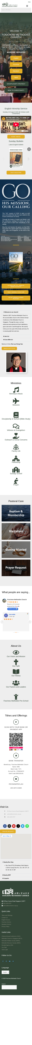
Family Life (16, 451)
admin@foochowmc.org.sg (10, 905)
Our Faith (16, 666)
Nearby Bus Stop (8, 862)
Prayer (16, 485)
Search (3, 984)
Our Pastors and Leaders (16, 687)
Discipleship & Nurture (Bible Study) (16, 419)
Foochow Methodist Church (17, 599)
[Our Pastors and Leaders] (16, 683)
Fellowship (16, 462)
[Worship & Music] (16, 390)
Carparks (6, 878)
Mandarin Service (6, 924)
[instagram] (6, 961)
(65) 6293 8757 (7, 903)
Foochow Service (6, 922)
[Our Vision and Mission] (16, 652)
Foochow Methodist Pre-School (16, 701)
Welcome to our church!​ (11, 312)
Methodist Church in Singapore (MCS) (12, 938)
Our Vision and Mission (16, 656)
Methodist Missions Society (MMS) (11, 943)
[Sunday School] (16, 470)
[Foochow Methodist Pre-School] (16, 697)
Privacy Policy (5, 926)
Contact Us (5, 917)
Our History (16, 676)
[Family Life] (16, 447)
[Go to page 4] (17, 632)
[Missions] (16, 401)
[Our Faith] (16, 662)
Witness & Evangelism (16, 430)
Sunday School (16, 474)
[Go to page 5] (18, 632)
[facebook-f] (3, 961)
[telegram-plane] (13, 961)
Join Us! (6, 336)
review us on (12, 608)
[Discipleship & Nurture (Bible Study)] (16, 415)
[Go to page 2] (14, 632)
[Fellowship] (16, 458)
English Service (6, 919)
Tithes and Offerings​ (7, 915)
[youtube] (9, 961)
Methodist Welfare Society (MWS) (11, 940)
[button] (27, 6)
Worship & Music (16, 394)
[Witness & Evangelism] (16, 426)
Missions (16, 405)
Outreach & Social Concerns (16, 440)
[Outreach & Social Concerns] (16, 436)
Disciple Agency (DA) (7, 945)
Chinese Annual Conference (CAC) (11, 936)
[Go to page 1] (13, 632)
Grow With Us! (8, 339)
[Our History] (16, 672)
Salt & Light (5, 949)
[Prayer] (16, 481)
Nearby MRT (7, 875)
